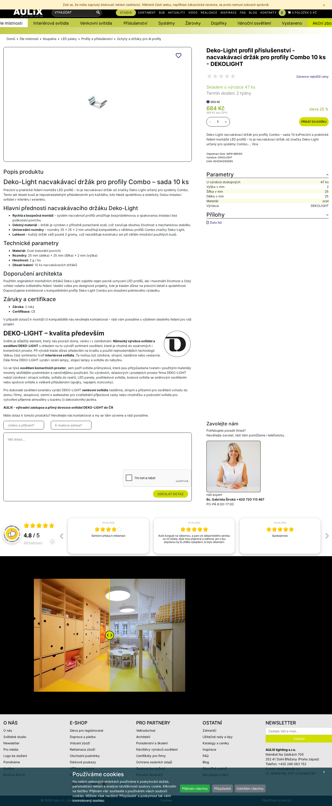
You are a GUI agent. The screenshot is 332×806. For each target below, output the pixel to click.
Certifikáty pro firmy (151, 756)
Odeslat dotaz (170, 494)
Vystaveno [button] (292, 23)
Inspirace (209, 749)
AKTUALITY (176, 12)
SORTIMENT (147, 12)
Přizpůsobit (222, 788)
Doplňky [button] (219, 23)
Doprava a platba (83, 737)
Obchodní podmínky (85, 756)
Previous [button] (61, 536)
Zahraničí (209, 730)
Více (255, 144)
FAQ (243, 12)
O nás (7, 730)
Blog (206, 762)
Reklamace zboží (82, 749)
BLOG (253, 12)
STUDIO (126, 12)
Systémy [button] (166, 23)
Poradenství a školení (152, 743)
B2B (162, 12)
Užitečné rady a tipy (218, 737)
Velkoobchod (145, 730)
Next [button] (327, 536)
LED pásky (69, 39)
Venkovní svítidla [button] (96, 23)
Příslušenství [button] (135, 23)
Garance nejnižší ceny (312, 76)
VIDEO (193, 12)
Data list (216, 222)
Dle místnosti (29, 39)
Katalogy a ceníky (216, 743)
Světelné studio (14, 737)
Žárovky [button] (193, 23)
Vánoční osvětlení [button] (254, 23)
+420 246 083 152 (292, 764)
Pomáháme (11, 762)
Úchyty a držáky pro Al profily (139, 39)
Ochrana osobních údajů (154, 762)
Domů (11, 39)
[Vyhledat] (98, 12)
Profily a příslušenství (96, 39)
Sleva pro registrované (86, 730)
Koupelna (49, 39)
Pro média (10, 749)
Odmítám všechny (250, 788)
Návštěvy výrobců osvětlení (157, 749)
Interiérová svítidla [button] (51, 23)
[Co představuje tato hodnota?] (208, 102)
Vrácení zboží (80, 743)
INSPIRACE (228, 12)
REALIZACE (209, 12)
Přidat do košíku (314, 121)
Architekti (143, 737)
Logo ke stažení (15, 756)
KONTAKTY (268, 12)
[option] (108, 536)
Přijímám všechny (195, 788)
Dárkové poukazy (83, 762)
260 (33, 542)
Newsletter (11, 743)
